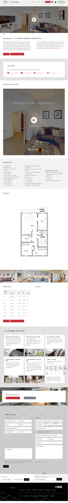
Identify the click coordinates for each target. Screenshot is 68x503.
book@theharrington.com (56, 48)
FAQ (21, 496)
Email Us (6, 54)
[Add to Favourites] (17, 54)
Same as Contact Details (44, 431)
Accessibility (26, 496)
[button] (5, 19)
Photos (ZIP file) (53, 73)
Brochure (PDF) (27, 73)
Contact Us (22, 490)
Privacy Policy (34, 496)
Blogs (53, 490)
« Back (3, 34)
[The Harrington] (8, 487)
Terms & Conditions (21, 462)
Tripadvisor (52, 496)
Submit (6, 466)
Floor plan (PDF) (13, 73)
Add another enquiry (42, 462)
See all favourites (30, 398)
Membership (48, 490)
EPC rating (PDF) (40, 73)
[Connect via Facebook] (58, 487)
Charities (41, 490)
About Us (29, 490)
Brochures (34, 490)
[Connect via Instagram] (56, 487)
